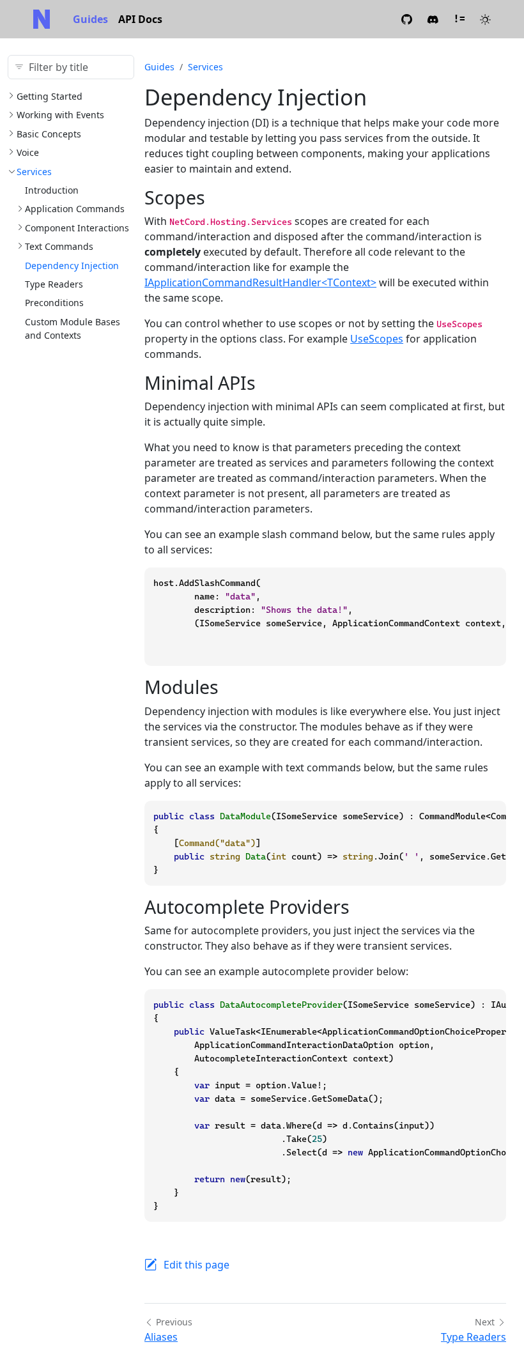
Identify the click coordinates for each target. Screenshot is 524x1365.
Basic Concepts (49, 134)
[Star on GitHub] (407, 19)
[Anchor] (217, 197)
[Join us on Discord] (433, 19)
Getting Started (49, 96)
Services (34, 172)
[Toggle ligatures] (459, 19)
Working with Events (60, 115)
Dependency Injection (72, 265)
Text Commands (59, 246)
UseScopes (376, 339)
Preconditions (54, 303)
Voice (28, 152)
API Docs (140, 19)
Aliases (161, 1337)
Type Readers (54, 284)
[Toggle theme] (485, 19)
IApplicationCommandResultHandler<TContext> (260, 282)
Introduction (52, 190)
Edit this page (196, 1265)
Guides (90, 19)
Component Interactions (77, 228)
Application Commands (75, 209)
